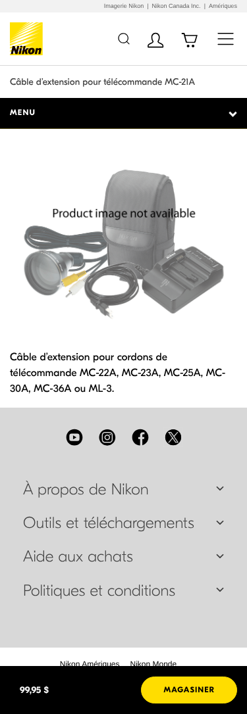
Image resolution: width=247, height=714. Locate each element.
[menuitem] (90, 664)
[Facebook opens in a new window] (140, 437)
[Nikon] (28, 38)
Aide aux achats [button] (78, 557)
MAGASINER (189, 690)
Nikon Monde (153, 664)
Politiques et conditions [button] (99, 591)
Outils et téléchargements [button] (108, 523)
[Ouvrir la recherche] (123, 38)
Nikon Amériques (90, 664)
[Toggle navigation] (225, 38)
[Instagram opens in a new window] (107, 437)
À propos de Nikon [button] (86, 490)
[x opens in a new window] (173, 437)
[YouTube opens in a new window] (74, 437)
